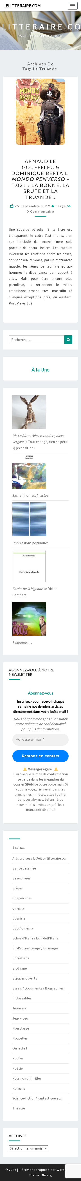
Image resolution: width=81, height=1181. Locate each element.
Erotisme (19, 968)
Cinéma (18, 908)
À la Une (18, 848)
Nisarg (47, 1175)
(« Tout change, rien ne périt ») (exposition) (40, 441)
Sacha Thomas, (30, 495)
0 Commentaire (40, 211)
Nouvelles (20, 1038)
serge (61, 206)
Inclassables (22, 998)
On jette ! (19, 1048)
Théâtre (18, 1108)
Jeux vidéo (20, 1018)
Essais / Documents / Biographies (38, 988)
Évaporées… (22, 642)
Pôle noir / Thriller (26, 1078)
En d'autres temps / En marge (35, 948)
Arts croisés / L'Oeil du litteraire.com (40, 858)
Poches (18, 1058)
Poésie (17, 1068)
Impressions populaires (30, 543)
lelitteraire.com (22, 5)
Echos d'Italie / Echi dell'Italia (35, 938)
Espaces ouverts (24, 978)
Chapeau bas (22, 898)
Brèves (17, 888)
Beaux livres (21, 878)
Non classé (20, 1028)
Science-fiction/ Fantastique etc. (37, 1098)
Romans (18, 1088)
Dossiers (18, 918)
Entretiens (20, 958)
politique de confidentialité (45, 723)
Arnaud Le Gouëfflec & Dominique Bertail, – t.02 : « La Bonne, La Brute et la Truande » (40, 179)
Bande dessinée (24, 868)
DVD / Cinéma (22, 928)
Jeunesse (19, 1008)
